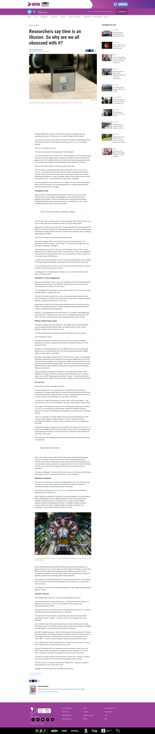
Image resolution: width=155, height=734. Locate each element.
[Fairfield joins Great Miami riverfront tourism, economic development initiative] (107, 137)
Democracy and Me (88, 715)
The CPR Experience (67, 708)
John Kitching (54, 604)
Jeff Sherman (74, 142)
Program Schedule (66, 715)
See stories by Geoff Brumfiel (48, 692)
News (29, 17)
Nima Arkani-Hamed (60, 490)
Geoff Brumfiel (38, 50)
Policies (85, 719)
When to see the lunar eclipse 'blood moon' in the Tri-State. (119, 46)
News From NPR (33, 25)
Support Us (88, 17)
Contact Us (86, 711)
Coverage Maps (108, 711)
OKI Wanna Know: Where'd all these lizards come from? (118, 126)
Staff (106, 719)
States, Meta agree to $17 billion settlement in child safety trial (119, 101)
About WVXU (65, 711)
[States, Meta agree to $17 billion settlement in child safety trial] (107, 100)
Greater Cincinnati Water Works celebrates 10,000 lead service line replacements (119, 74)
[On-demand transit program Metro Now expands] (107, 87)
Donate (123, 4)
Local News (116, 30)
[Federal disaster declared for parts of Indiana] (107, 112)
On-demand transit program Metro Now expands (119, 89)
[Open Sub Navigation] (32, 16)
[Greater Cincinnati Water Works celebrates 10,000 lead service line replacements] (107, 71)
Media (114, 148)
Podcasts (54, 17)
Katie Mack (38, 409)
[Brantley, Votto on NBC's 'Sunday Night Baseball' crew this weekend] (107, 151)
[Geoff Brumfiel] (32, 690)
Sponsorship (97, 17)
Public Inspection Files (110, 708)
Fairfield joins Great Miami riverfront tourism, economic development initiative (119, 139)
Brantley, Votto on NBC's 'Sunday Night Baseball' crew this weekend (119, 153)
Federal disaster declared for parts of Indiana (118, 114)
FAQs (106, 715)
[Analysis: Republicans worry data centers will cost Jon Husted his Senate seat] (107, 57)
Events (85, 708)
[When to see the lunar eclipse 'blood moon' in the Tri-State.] (107, 45)
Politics (115, 54)
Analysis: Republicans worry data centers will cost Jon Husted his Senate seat (119, 59)
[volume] (34, 12)
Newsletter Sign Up (67, 719)
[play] (29, 12)
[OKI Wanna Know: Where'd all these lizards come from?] (107, 124)
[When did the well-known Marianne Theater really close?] (107, 32)
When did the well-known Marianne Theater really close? (119, 34)
